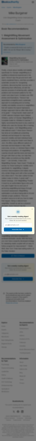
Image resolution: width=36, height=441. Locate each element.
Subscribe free (17, 229)
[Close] (32, 209)
